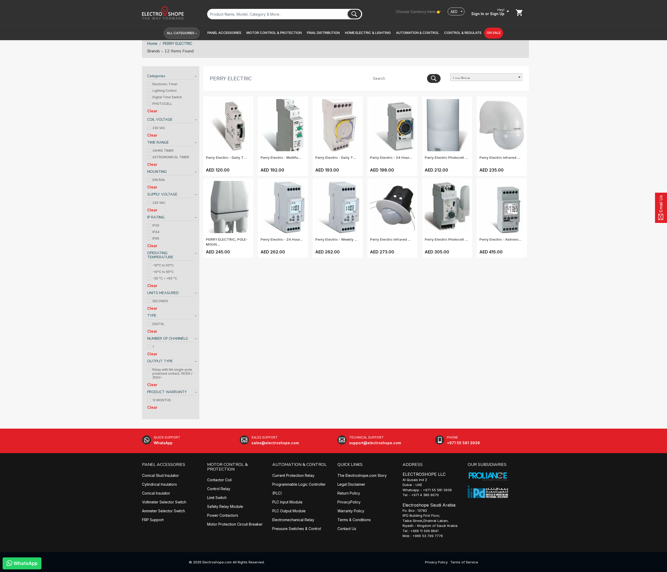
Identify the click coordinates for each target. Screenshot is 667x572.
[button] (224, 33)
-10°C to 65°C (163, 272)
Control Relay (218, 488)
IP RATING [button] (155, 217)
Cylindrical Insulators (159, 484)
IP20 (155, 225)
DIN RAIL (158, 180)
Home (152, 43)
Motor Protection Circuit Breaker (235, 524)
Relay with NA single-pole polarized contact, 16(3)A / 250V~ (172, 373)
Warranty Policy (350, 511)
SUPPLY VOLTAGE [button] (162, 194)
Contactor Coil (219, 480)
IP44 (155, 232)
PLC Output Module (289, 511)
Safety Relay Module (225, 506)
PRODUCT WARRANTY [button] (167, 392)
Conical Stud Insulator (160, 475)
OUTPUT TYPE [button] (160, 361)
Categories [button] (156, 76)
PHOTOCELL (162, 104)
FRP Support (153, 520)
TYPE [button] (151, 316)
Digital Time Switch (167, 97)
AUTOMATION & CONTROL (299, 464)
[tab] (170, 77)
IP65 (155, 238)
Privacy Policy (436, 562)
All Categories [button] (180, 33)
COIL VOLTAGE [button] (159, 119)
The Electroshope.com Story (362, 475)
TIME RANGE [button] (158, 142)
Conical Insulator (156, 493)
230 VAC (158, 128)
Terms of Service (464, 562)
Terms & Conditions (354, 520)
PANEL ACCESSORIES (163, 464)
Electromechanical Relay (293, 520)
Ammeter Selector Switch (163, 511)
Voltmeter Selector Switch (164, 502)
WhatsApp (25, 563)
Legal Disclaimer (351, 484)
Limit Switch (217, 497)
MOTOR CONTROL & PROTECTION (227, 467)
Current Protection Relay (293, 475)
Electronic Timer (164, 84)
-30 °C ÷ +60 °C (164, 278)
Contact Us (346, 528)
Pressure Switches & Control (296, 528)
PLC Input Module (287, 502)
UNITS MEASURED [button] (163, 293)
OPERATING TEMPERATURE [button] (160, 255)
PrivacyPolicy (349, 502)
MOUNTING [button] (157, 172)
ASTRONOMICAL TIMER (170, 157)
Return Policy (348, 493)
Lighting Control (164, 91)
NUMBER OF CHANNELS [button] (167, 338)
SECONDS (160, 301)
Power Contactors (222, 515)
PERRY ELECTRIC (177, 43)
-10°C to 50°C (163, 265)
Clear (152, 111)
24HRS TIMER (163, 151)
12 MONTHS (161, 400)
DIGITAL (158, 324)
